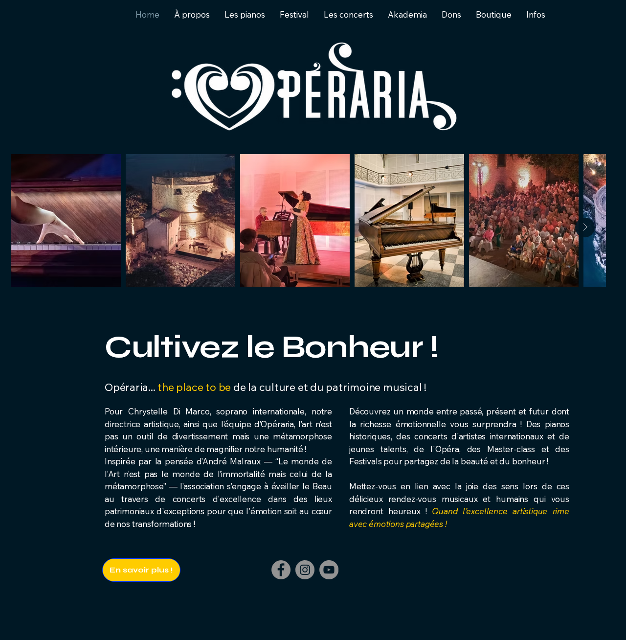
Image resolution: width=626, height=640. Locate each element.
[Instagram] (304, 569)
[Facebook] (281, 569)
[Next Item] (585, 227)
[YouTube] (328, 569)
